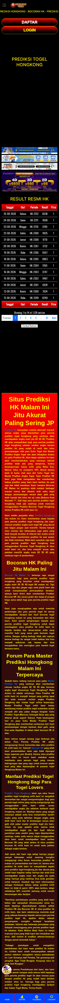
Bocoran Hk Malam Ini (17, 575)
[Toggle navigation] (4, 5)
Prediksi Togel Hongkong (18, 793)
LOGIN (29, 30)
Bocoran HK (37, 748)
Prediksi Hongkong (44, 515)
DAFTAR (29, 22)
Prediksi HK (11, 430)
